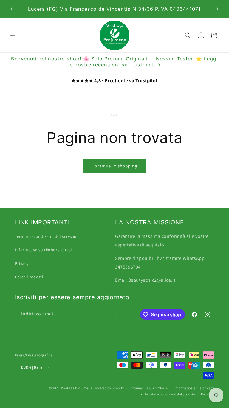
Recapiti (207, 394)
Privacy (21, 263)
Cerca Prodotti (29, 277)
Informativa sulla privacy (194, 388)
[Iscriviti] (115, 314)
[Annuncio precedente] (11, 8)
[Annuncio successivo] (217, 8)
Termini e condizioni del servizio (46, 236)
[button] (12, 35)
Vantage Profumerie (76, 388)
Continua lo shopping (114, 166)
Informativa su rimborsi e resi (43, 249)
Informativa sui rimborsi (149, 388)
